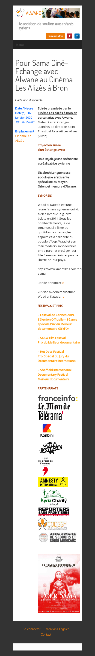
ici (63, 283)
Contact (46, 634)
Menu (20, 45)
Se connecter (31, 629)
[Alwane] (47, 16)
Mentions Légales (57, 629)
